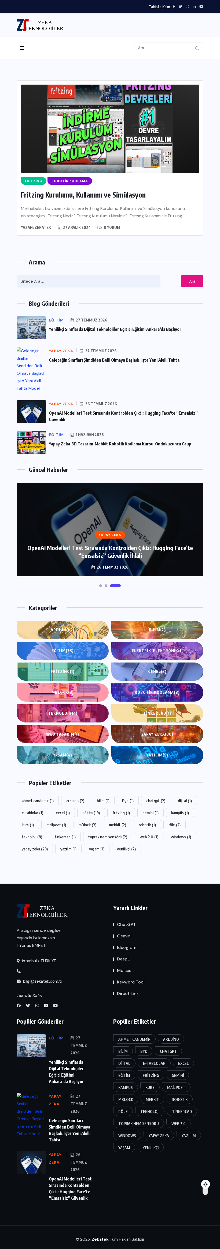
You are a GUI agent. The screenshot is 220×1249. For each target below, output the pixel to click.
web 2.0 (149, 836)
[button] (100, 585)
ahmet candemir (38, 800)
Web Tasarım (62, 734)
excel (63, 812)
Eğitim (63, 650)
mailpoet (56, 824)
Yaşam (62, 755)
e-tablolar (32, 812)
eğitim (91, 812)
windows (181, 836)
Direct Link (128, 993)
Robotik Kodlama (157, 692)
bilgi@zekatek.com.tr (42, 981)
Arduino (63, 629)
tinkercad (65, 836)
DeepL (123, 959)
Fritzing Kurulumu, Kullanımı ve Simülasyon (83, 194)
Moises (124, 970)
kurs (28, 824)
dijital (185, 800)
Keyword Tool (131, 982)
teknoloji (32, 836)
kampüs (180, 812)
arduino (75, 800)
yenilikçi (126, 848)
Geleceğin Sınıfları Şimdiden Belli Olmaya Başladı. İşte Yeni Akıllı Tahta (114, 360)
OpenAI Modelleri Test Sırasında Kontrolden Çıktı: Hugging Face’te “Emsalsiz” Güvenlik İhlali (110, 551)
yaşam (96, 848)
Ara (192, 281)
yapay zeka (35, 848)
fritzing (121, 812)
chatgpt (155, 800)
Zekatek (43, 227)
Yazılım (157, 755)
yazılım (68, 848)
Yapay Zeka (157, 734)
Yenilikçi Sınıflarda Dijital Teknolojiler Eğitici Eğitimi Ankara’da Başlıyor (115, 329)
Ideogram (126, 947)
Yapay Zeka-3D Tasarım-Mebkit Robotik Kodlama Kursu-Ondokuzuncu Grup (120, 443)
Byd (128, 800)
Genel (157, 671)
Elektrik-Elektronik (157, 650)
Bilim (157, 629)
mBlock (63, 692)
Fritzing (63, 671)
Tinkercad (157, 713)
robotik (147, 824)
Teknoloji (63, 713)
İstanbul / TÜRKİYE (38, 961)
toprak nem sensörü (107, 836)
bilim (103, 800)
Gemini (124, 936)
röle (174, 824)
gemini (150, 812)
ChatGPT (126, 924)
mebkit (117, 824)
